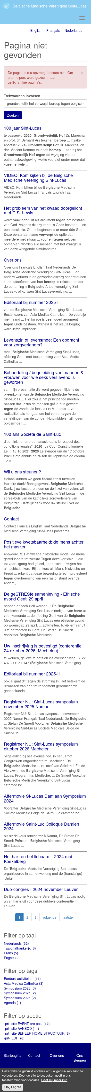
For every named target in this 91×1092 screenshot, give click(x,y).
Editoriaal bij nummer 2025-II (32, 673)
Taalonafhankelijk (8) (20, 948)
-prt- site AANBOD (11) (21, 1028)
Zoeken (13, 115)
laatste (68, 917)
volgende (49, 917)
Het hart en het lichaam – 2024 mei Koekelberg (38, 858)
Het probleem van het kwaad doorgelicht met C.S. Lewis (43, 210)
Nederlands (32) (16, 943)
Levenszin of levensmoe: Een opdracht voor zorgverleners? (41, 342)
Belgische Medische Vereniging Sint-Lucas (50, 6)
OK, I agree (12, 1087)
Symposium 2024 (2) (20, 993)
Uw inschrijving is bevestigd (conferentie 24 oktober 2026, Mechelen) (43, 648)
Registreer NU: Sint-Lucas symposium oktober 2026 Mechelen (41, 746)
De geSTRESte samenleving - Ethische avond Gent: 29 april (42, 596)
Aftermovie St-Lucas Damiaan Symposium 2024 (45, 798)
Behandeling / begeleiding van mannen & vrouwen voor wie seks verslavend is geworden (43, 377)
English (35, 30)
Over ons (13, 259)
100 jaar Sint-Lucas (22, 128)
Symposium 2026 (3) (20, 988)
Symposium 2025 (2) (20, 997)
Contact (11, 518)
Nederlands (73, 30)
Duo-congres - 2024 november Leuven (41, 889)
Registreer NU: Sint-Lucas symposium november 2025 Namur (41, 703)
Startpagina (12, 1055)
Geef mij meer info (54, 1080)
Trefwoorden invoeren (22, 95)
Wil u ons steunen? (22, 471)
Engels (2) (12, 957)
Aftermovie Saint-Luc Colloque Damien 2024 (41, 826)
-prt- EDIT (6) (14, 1038)
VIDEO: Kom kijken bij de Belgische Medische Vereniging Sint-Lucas (38, 177)
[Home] (7, 6)
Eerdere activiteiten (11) (22, 978)
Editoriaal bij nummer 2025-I (31, 302)
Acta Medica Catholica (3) (23, 983)
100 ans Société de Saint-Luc (32, 434)
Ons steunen (80, 1058)
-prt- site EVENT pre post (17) (27, 1023)
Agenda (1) (12, 1002)
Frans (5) (11, 952)
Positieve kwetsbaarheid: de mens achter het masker (43, 544)
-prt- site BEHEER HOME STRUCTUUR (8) (37, 1033)
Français (53, 30)
